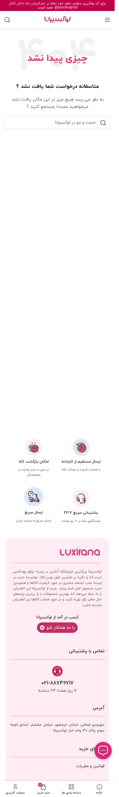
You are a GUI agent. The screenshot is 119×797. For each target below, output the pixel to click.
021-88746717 (57, 683)
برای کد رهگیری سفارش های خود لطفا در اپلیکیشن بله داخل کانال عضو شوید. (57, 5)
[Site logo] (57, 19)
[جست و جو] (103, 122)
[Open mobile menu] (107, 20)
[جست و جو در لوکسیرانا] (7, 20)
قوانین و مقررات (90, 766)
